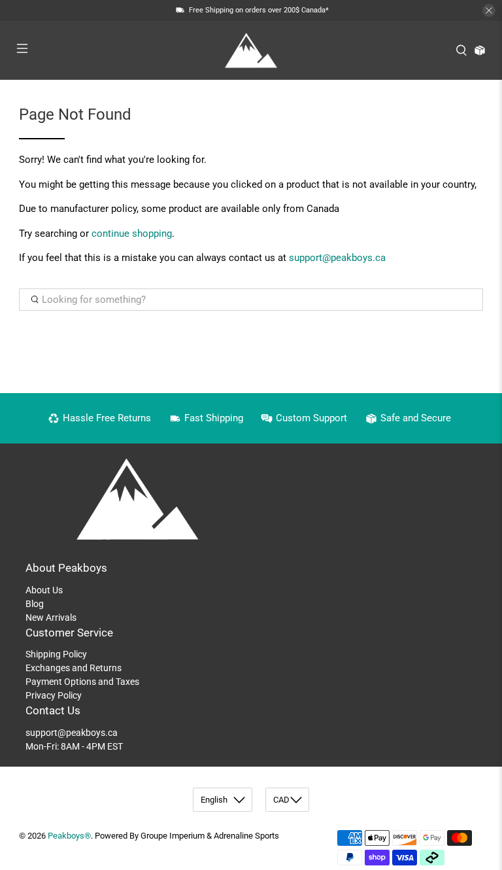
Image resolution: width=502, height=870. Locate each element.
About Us (44, 590)
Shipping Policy (56, 654)
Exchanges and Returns (73, 668)
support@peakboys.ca (337, 258)
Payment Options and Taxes (82, 681)
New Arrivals (50, 617)
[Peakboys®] (251, 50)
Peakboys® (69, 836)
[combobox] (251, 299)
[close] (488, 10)
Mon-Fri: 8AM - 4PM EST (74, 746)
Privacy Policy (53, 695)
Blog (34, 604)
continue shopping (132, 233)
